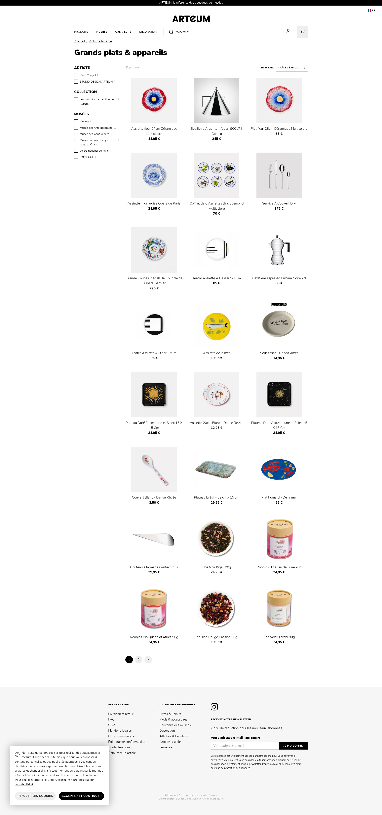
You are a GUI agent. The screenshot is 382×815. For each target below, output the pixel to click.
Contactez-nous (119, 747)
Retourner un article (122, 753)
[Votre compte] (288, 32)
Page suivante (148, 659)
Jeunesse (166, 747)
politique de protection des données (230, 768)
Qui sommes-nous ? (122, 736)
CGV (111, 725)
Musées (101, 31)
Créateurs (123, 31)
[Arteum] (191, 18)
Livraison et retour (120, 714)
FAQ (111, 719)
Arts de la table (170, 741)
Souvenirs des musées (175, 725)
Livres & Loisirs (170, 714)
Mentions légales (120, 730)
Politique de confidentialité (126, 741)
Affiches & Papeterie (174, 736)
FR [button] (373, 10)
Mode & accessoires (173, 719)
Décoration (148, 31)
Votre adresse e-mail (236, 737)
